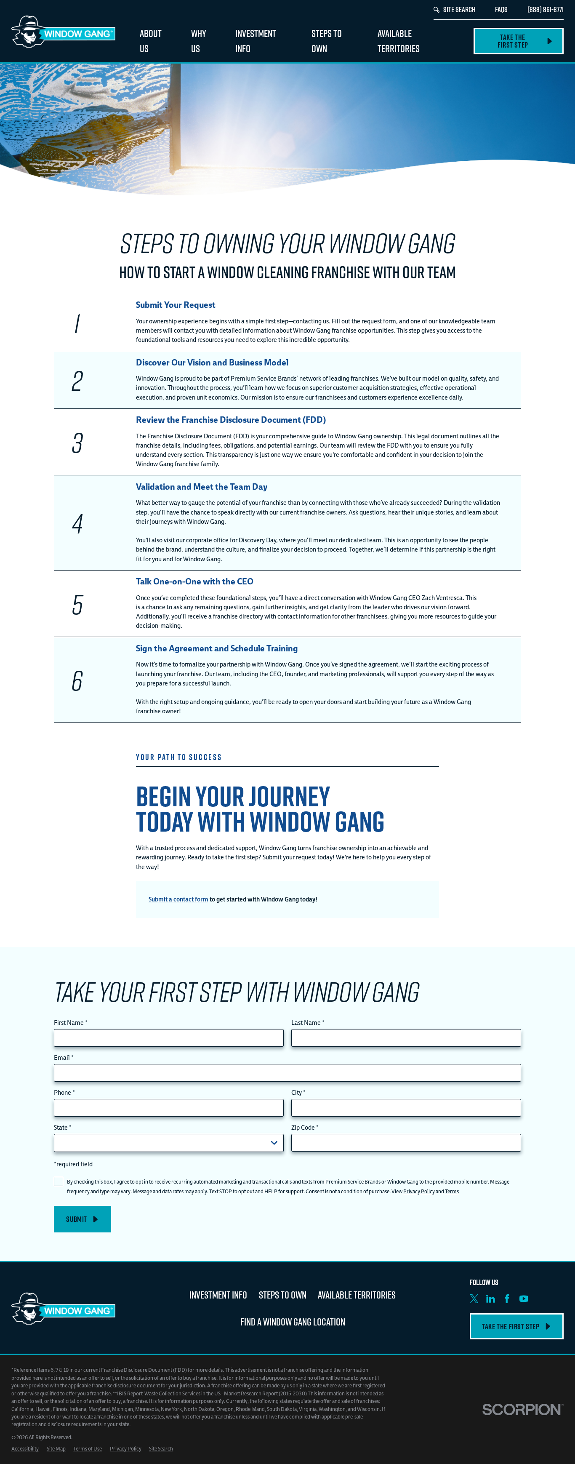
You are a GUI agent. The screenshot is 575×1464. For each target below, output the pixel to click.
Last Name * (308, 1023)
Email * (64, 1058)
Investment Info (218, 1294)
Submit (76, 1219)
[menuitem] (25, 1449)
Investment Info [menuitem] (255, 40)
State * (63, 1128)
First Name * (71, 1023)
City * (298, 1093)
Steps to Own (282, 1294)
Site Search (459, 9)
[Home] (63, 31)
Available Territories (357, 1294)
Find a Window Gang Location (292, 1321)
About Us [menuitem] (151, 40)
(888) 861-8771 (545, 9)
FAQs (501, 9)
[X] (474, 1298)
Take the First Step (513, 41)
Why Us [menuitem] (198, 40)
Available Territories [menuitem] (399, 40)
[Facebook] (507, 1298)
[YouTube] (523, 1298)
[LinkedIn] (490, 1298)
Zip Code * (305, 1128)
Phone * (64, 1093)
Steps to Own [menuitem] (326, 40)
